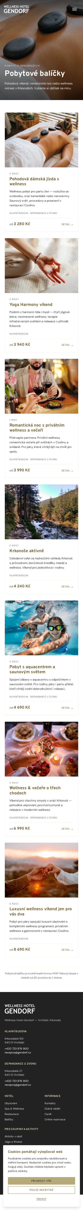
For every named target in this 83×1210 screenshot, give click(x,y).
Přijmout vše (41, 1180)
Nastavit (41, 1198)
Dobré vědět (52, 1108)
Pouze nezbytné (41, 1190)
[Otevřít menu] (74, 9)
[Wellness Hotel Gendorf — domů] (16, 9)
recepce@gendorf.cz (18, 1052)
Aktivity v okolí (13, 1136)
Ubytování (11, 1103)
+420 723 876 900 (17, 1048)
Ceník (48, 1114)
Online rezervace (55, 1119)
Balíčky (9, 1119)
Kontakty (50, 1103)
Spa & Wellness (14, 1108)
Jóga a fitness (13, 1141)
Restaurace (12, 1114)
